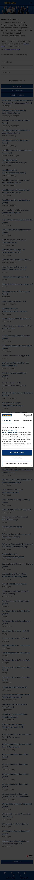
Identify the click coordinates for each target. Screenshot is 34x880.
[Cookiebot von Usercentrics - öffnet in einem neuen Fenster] (24, 415)
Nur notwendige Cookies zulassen (17, 463)
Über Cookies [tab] (27, 420)
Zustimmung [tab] (6, 420)
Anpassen (16, 458)
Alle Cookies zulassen (17, 452)
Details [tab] (16, 420)
